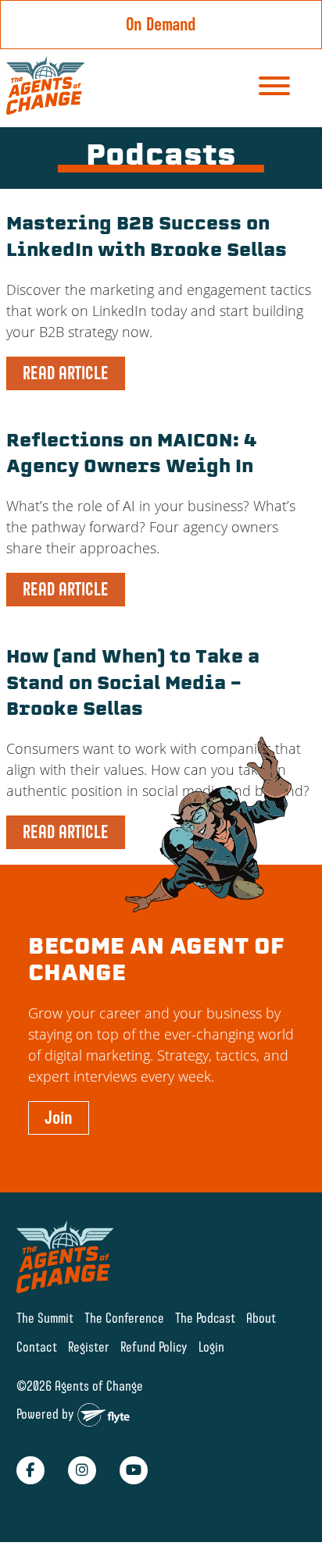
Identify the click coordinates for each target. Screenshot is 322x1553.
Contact (36, 1346)
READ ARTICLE (66, 373)
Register (88, 1346)
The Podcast (205, 1317)
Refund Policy (154, 1346)
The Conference (124, 1317)
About (261, 1317)
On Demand (161, 24)
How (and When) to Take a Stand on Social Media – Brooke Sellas (132, 684)
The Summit (44, 1317)
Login (211, 1346)
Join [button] (59, 1117)
